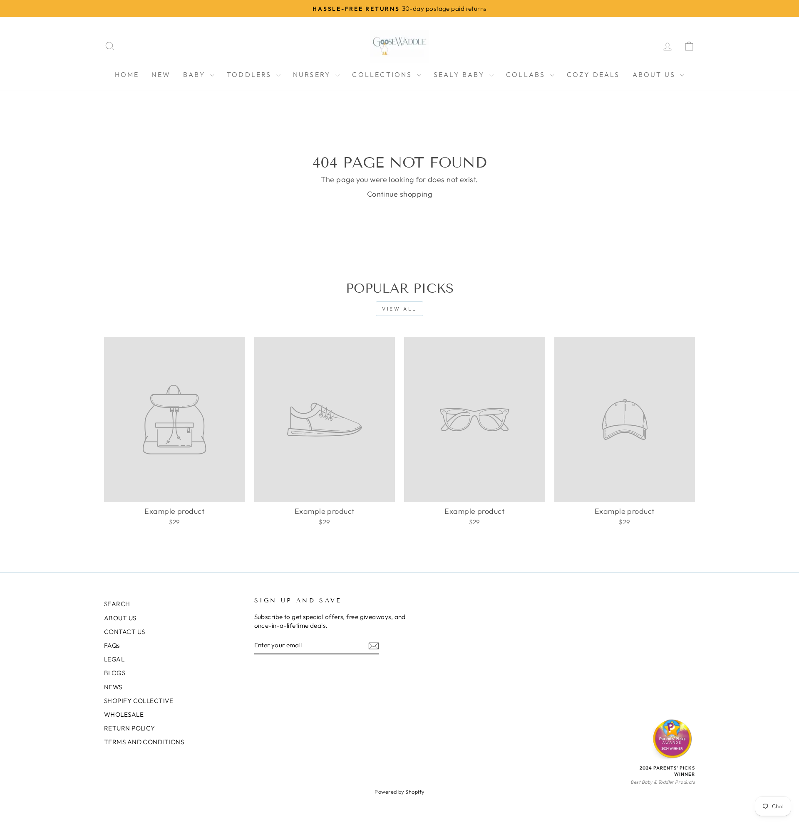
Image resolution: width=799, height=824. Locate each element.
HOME (127, 74)
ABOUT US (655, 74)
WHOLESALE (124, 714)
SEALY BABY (460, 74)
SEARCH (117, 604)
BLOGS (114, 673)
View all (399, 309)
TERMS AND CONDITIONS (144, 742)
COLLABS (527, 74)
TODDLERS (250, 74)
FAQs (112, 645)
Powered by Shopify (399, 791)
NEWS (113, 687)
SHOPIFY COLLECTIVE (138, 701)
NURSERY (313, 74)
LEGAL (114, 659)
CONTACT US (124, 632)
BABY (195, 74)
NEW (161, 74)
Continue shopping (399, 194)
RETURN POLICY (129, 728)
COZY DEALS (593, 74)
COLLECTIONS (383, 74)
